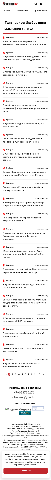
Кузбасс (9, 53)
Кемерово (10, 37)
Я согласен (25, 471)
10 (39, 374)
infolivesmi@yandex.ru (24, 397)
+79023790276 (24, 392)
